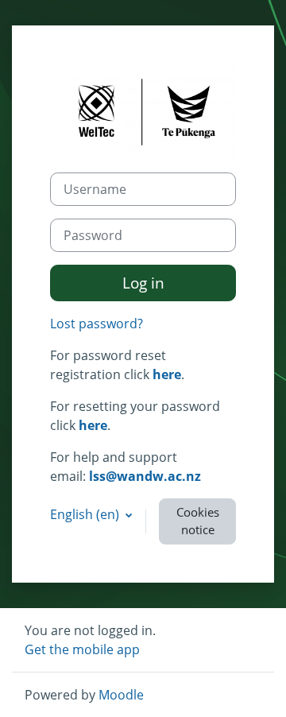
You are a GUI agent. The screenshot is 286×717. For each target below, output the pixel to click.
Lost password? (96, 323)
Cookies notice (197, 520)
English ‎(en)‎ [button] (86, 514)
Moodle (121, 694)
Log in (143, 283)
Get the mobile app (82, 649)
